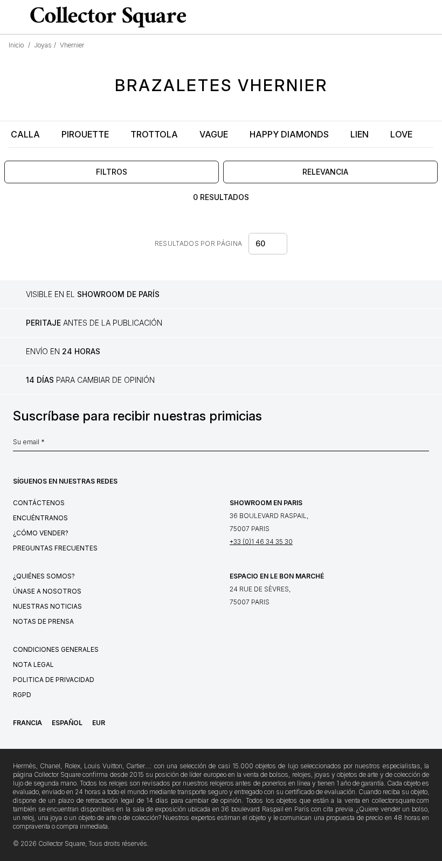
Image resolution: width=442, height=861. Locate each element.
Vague (213, 134)
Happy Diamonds (289, 134)
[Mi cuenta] (430, 17)
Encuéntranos (40, 518)
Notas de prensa (43, 621)
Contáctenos (39, 503)
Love (401, 134)
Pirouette (85, 134)
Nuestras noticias (47, 606)
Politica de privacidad (53, 680)
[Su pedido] (411, 17)
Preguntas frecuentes (55, 548)
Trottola (154, 134)
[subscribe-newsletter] (423, 444)
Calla (25, 134)
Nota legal (33, 664)
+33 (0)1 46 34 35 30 (261, 542)
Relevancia (325, 171)
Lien (359, 134)
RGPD (22, 695)
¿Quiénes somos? (44, 576)
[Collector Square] (106, 17)
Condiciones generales (56, 649)
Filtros (111, 171)
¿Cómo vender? (40, 533)
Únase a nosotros (47, 591)
